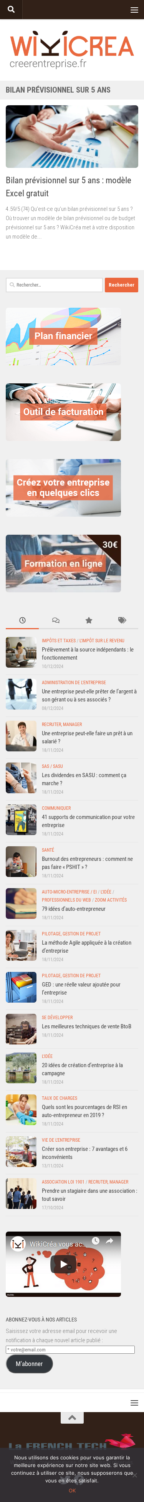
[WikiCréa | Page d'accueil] (72, 50)
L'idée (106, 892)
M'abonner (29, 1364)
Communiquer (56, 808)
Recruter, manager (62, 724)
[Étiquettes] (121, 621)
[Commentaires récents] (55, 621)
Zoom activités (111, 900)
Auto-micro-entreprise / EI (69, 892)
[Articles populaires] (88, 621)
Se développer (57, 1017)
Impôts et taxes (59, 640)
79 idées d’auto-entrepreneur (74, 908)
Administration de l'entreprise (74, 682)
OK (72, 1490)
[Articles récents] (22, 621)
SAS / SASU (52, 766)
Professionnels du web (66, 900)
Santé (48, 850)
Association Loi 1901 (63, 1182)
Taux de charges (59, 1098)
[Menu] (134, 9)
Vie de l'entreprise (61, 1140)
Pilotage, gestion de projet (71, 934)
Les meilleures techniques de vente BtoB (86, 1026)
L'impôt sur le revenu (101, 640)
